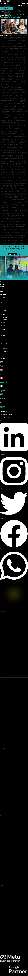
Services (6, 3)
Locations (2, 288)
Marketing (5, 317)
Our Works (18, 4)
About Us (23, 4)
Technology (5, 319)
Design (4, 320)
